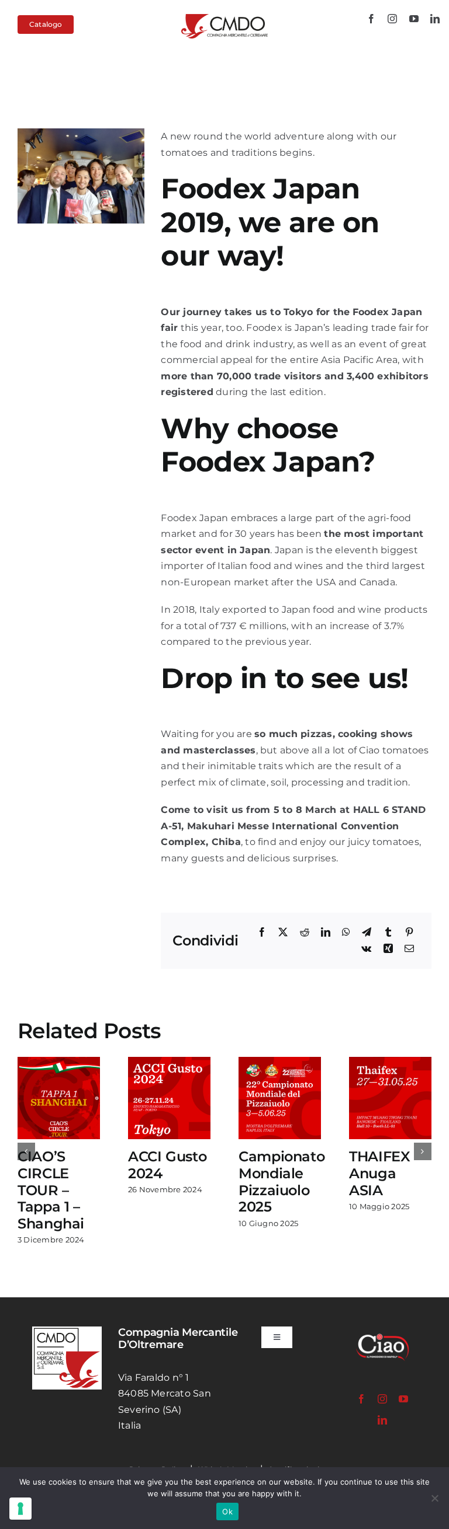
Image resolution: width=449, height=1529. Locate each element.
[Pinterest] (409, 932)
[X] (282, 932)
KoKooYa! (356, 1464)
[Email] (409, 949)
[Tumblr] (388, 932)
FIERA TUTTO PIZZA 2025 (57, 1173)
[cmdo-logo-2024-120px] (224, 18)
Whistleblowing (227, 1436)
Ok (227, 1511)
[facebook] (371, 18)
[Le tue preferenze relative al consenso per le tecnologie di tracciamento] (20, 1508)
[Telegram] (366, 932)
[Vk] (366, 949)
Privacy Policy (157, 1436)
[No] (434, 1498)
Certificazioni (293, 1436)
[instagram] (392, 18)
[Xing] (388, 949)
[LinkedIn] (325, 932)
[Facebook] (261, 932)
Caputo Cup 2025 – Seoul (276, 1173)
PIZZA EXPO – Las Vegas (388, 1173)
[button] (26, 1134)
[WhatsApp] (346, 932)
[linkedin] (435, 18)
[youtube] (414, 18)
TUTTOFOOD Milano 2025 (172, 1173)
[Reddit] (304, 932)
